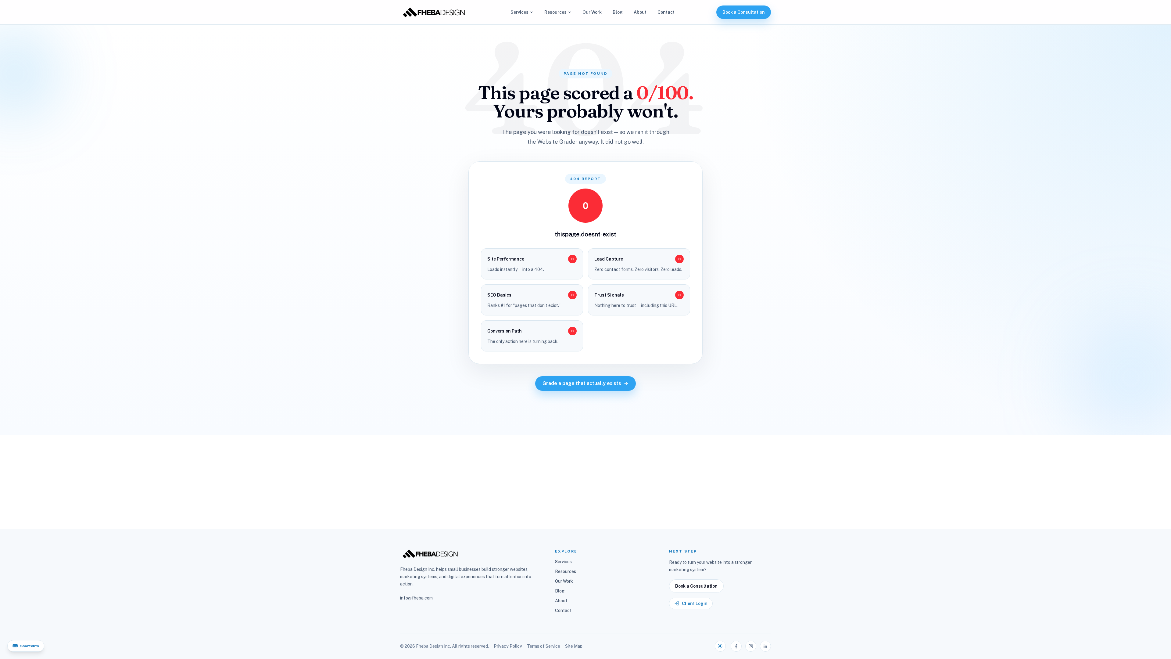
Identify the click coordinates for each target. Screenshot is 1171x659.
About (640, 12)
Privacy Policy (508, 646)
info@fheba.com (416, 598)
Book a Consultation (743, 12)
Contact (666, 12)
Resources (555, 12)
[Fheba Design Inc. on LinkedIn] (765, 646)
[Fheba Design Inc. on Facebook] (736, 646)
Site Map (573, 646)
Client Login (694, 603)
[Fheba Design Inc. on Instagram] (750, 646)
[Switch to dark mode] (720, 646)
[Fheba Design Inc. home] (434, 12)
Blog (618, 12)
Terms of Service (543, 646)
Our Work (592, 12)
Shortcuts (26, 646)
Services (519, 12)
